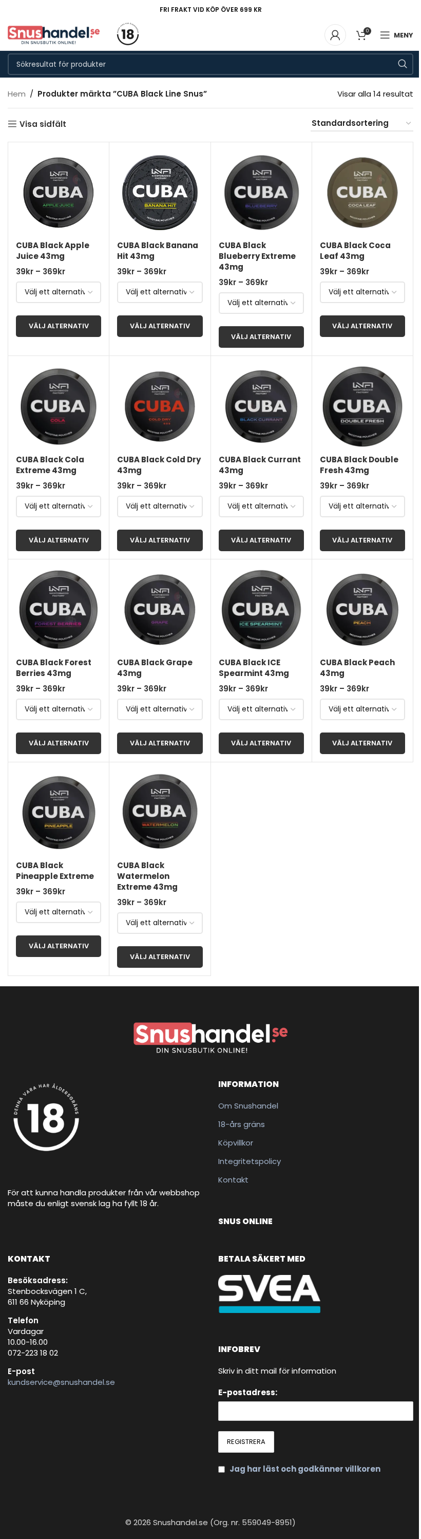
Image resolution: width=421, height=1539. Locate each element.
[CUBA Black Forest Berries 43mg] (58, 609)
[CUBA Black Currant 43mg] (261, 406)
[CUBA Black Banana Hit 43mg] (159, 192)
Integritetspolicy (249, 1161)
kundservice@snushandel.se (61, 1382)
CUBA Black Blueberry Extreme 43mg (257, 256)
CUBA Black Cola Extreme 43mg (50, 465)
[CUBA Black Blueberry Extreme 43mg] (261, 192)
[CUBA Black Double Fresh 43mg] (362, 406)
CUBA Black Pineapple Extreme (55, 870)
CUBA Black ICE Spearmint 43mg (254, 668)
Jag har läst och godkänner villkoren (304, 1468)
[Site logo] (54, 34)
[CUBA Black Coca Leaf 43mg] (362, 192)
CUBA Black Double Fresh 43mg (359, 465)
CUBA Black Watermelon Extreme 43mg (147, 876)
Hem (17, 93)
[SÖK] (402, 64)
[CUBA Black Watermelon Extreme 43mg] (159, 812)
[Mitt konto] (335, 35)
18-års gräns (241, 1124)
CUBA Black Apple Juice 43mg (52, 250)
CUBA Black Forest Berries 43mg (53, 668)
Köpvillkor (235, 1142)
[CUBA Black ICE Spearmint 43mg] (261, 609)
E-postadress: (247, 1392)
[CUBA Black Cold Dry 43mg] (159, 406)
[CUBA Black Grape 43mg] (159, 609)
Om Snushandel (248, 1105)
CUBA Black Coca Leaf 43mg (355, 250)
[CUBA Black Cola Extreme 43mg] (58, 406)
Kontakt (233, 1179)
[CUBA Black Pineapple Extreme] (58, 812)
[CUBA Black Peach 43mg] (362, 609)
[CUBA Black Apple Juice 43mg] (58, 192)
